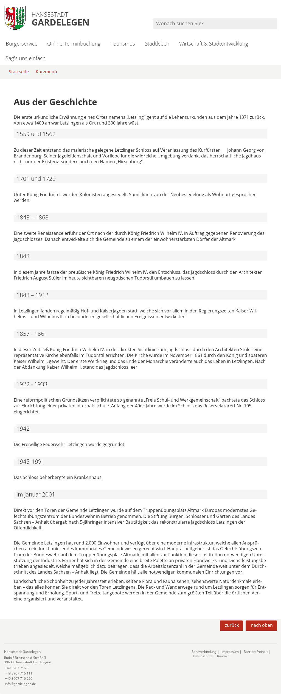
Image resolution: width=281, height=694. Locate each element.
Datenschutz (202, 656)
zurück (232, 625)
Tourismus (123, 43)
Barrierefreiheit (256, 651)
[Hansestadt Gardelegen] (93, 668)
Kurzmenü (46, 72)
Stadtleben (157, 43)
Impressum (230, 651)
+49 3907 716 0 (16, 668)
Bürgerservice (21, 43)
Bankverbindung (204, 651)
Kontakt (223, 656)
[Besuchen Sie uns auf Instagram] (276, 11)
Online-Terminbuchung (73, 43)
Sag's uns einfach (26, 58)
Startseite (19, 72)
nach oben (262, 625)
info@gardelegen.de (20, 683)
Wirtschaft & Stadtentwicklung (213, 43)
